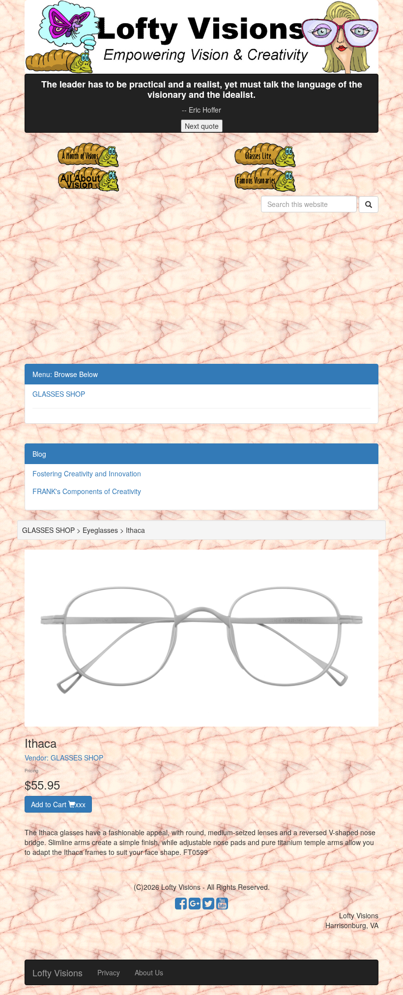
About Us (149, 972)
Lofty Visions (57, 972)
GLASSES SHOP (58, 394)
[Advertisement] (201, 290)
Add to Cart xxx (58, 804)
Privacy (108, 972)
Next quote (202, 126)
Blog (39, 454)
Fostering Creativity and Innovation (86, 473)
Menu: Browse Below (65, 374)
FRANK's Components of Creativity (86, 491)
